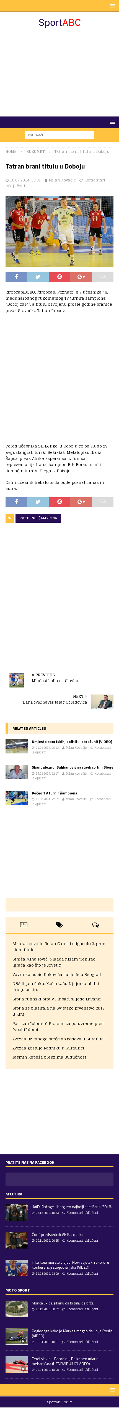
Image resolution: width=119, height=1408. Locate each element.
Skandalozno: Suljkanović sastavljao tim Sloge (72, 767)
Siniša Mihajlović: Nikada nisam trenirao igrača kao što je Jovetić (53, 962)
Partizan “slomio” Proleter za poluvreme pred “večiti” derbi (58, 1026)
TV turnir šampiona (38, 518)
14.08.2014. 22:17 (47, 773)
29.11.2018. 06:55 (47, 1240)
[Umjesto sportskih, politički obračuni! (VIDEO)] (17, 746)
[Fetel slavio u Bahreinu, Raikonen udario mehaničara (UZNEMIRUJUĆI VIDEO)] (17, 1364)
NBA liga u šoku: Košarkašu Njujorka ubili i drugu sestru (55, 986)
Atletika (14, 1194)
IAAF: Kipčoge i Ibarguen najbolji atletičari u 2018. (72, 1206)
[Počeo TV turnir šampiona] (17, 798)
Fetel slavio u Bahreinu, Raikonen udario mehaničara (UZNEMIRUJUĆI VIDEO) (65, 1361)
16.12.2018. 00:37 (47, 1309)
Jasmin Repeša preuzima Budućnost (49, 1057)
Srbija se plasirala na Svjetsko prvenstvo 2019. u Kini (58, 1011)
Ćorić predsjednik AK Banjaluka (57, 1234)
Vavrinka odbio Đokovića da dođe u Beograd (56, 974)
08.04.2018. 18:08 (47, 1369)
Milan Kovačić (62, 180)
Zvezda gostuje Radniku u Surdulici (48, 1048)
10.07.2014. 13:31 (25, 180)
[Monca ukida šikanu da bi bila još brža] (17, 1309)
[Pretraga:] (59, 134)
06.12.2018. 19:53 (47, 1213)
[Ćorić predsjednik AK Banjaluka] (17, 1240)
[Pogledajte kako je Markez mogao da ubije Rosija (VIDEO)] (17, 1336)
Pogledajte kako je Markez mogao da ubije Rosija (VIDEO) (72, 1333)
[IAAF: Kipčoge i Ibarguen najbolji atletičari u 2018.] (17, 1212)
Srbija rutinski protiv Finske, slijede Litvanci (57, 998)
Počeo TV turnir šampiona (54, 793)
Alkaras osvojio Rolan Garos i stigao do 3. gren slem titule (58, 946)
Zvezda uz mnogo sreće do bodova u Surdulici (58, 1038)
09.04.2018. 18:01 (47, 1342)
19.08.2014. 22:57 (47, 799)
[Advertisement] (59, 72)
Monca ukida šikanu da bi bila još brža (63, 1303)
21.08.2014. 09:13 (47, 747)
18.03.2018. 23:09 (47, 1273)
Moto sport (18, 1290)
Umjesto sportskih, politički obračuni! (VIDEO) (72, 741)
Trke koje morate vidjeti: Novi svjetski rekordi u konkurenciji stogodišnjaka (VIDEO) (70, 1264)
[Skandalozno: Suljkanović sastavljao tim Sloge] (17, 772)
